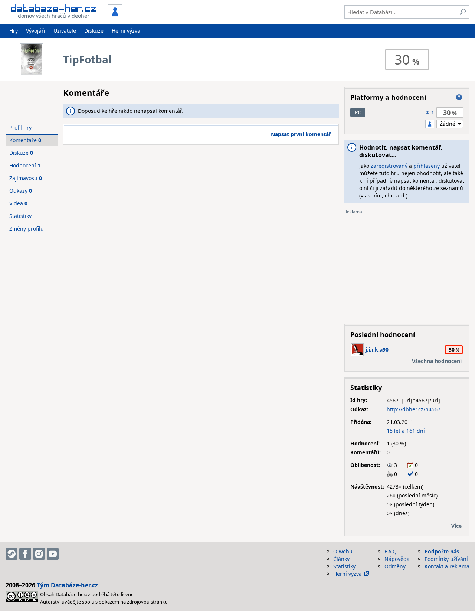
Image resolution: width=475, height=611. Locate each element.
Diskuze (94, 30)
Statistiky (20, 215)
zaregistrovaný (389, 165)
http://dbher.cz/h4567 (413, 409)
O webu (343, 551)
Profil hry (20, 127)
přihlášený (426, 165)
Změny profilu (26, 228)
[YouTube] (53, 554)
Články (341, 558)
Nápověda (397, 558)
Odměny (395, 566)
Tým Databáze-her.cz (67, 585)
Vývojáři (35, 30)
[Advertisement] (406, 266)
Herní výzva (126, 30)
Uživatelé (64, 30)
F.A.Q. (391, 551)
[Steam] (11, 554)
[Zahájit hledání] (463, 12)
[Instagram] (39, 554)
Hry (13, 30)
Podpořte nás (442, 551)
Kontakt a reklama (447, 566)
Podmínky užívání (446, 558)
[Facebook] (25, 554)
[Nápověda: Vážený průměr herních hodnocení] (459, 97)
